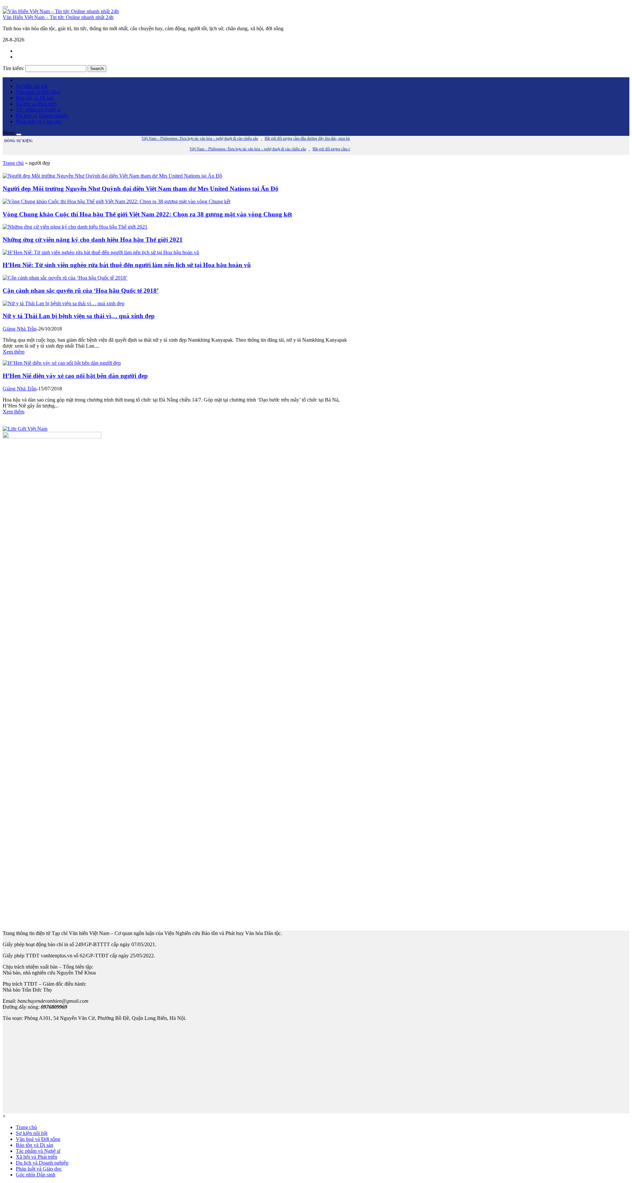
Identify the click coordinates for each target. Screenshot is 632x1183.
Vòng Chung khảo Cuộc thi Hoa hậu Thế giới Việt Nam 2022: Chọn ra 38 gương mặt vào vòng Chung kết (147, 214)
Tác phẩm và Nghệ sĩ (38, 109)
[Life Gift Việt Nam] (25, 428)
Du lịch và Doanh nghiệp (42, 115)
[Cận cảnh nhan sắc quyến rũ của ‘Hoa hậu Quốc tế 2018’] (65, 278)
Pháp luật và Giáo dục (39, 121)
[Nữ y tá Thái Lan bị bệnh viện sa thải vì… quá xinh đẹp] (63, 303)
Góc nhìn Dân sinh (35, 1174)
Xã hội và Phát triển (36, 104)
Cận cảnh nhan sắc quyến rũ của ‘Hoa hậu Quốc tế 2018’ (81, 290)
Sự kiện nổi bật (31, 86)
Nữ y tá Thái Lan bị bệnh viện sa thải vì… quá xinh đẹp (79, 315)
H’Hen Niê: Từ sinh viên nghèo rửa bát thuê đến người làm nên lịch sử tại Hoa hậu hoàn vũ (127, 264)
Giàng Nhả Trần (20, 329)
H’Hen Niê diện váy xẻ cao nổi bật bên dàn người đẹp (75, 375)
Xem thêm (13, 352)
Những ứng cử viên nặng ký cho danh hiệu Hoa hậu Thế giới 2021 (93, 239)
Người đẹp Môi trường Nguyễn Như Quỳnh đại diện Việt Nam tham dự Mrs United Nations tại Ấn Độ (140, 188)
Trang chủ (13, 163)
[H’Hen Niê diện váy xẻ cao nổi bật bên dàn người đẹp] (62, 363)
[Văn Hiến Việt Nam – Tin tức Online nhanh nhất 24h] (61, 11)
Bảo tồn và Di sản (34, 98)
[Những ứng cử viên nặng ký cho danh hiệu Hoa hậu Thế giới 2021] (75, 227)
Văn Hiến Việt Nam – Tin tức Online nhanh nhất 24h (58, 17)
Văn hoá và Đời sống (38, 92)
